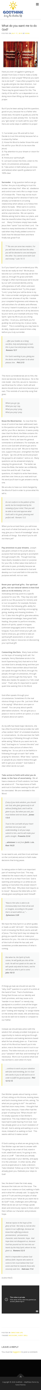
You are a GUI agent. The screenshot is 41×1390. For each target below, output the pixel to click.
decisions (13, 1335)
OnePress (27, 1382)
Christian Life (17, 1333)
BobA (27, 33)
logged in (17, 1352)
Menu (37, 4)
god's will (23, 1335)
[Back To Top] (21, 1377)
